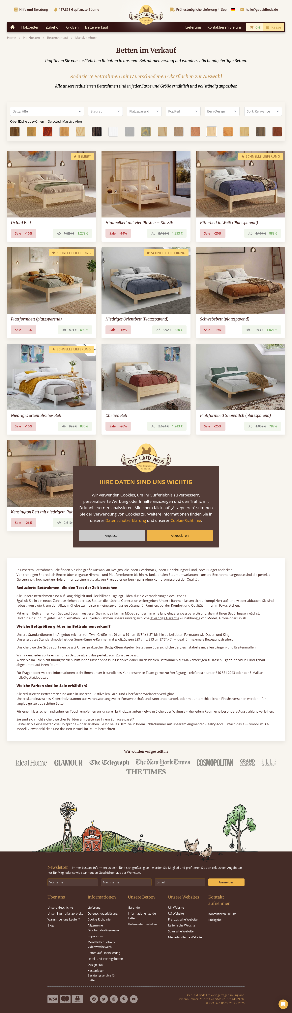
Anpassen (112, 535)
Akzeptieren (180, 535)
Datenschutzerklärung (125, 520)
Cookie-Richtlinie (185, 520)
